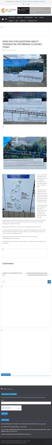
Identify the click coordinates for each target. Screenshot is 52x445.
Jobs (17, 20)
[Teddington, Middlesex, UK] (2, 19)
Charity (41, 17)
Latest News (12, 17)
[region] (34, 10)
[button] (34, 10)
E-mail (3, 400)
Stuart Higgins (13, 50)
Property (11, 20)
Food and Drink (29, 17)
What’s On (19, 17)
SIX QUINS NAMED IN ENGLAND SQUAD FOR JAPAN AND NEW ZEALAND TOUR (36, 274)
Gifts (36, 17)
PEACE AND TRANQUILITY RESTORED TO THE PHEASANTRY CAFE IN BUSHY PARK (19, 424)
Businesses (23, 20)
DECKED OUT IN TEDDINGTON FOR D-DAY (12, 274)
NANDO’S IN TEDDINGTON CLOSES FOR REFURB (12, 434)
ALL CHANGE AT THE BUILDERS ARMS (27, 1)
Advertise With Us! (32, 20)
